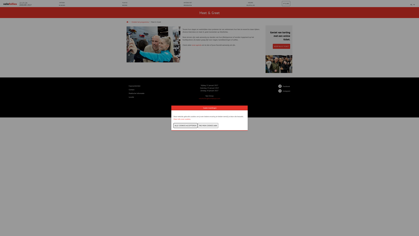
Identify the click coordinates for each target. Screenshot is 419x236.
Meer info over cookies (181, 119)
